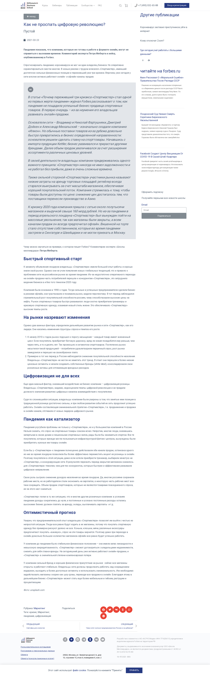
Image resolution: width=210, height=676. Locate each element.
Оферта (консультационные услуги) (37, 658)
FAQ (100, 5)
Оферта (24, 655)
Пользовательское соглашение (36, 647)
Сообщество (87, 5)
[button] (31, 16)
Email (144, 204)
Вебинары (57, 5)
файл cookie (79, 670)
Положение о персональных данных (38, 651)
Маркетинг (39, 608)
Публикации (71, 5)
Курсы (45, 5)
